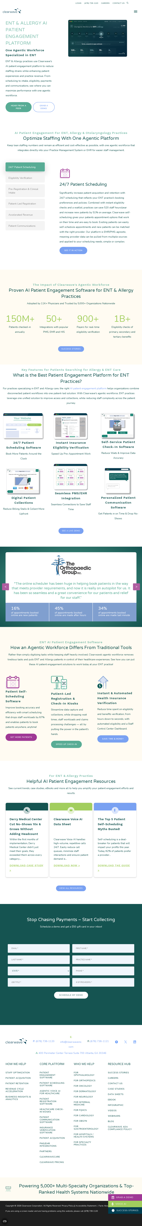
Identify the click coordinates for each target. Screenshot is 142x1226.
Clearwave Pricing (52, 1162)
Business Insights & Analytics (18, 1098)
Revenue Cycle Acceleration (15, 1090)
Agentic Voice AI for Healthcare (50, 1092)
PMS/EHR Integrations (48, 1144)
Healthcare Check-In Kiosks (52, 1110)
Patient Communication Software (49, 1120)
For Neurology (83, 1097)
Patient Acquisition (18, 1078)
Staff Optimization (18, 1072)
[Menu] (135, 11)
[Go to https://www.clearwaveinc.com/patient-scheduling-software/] (24, 437)
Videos (112, 1110)
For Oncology (83, 1086)
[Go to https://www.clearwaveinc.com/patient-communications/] (118, 494)
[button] (73, 250)
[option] (71, 586)
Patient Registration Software (48, 1101)
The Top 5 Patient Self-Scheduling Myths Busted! (111, 824)
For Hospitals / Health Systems (84, 1135)
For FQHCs (80, 1110)
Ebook (112, 1099)
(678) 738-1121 (99, 1041)
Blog (111, 1121)
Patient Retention (17, 1083)
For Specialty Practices (82, 1143)
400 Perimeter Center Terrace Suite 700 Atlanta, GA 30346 (72, 1053)
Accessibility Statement (86, 1205)
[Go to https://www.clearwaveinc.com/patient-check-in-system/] (118, 437)
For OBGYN (80, 1121)
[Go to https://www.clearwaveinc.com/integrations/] (71, 488)
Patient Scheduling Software (52, 1084)
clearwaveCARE (50, 1157)
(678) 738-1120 (91, 3)
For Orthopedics (85, 1080)
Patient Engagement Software (47, 1075)
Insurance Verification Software (47, 1130)
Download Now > (67, 865)
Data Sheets (116, 1094)
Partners (46, 1151)
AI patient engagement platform (88, 388)
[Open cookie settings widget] (4, 1221)
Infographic (116, 1105)
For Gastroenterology (86, 1127)
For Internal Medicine (82, 1103)
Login (78, 3)
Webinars (114, 1116)
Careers (105, 3)
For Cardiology (84, 1115)
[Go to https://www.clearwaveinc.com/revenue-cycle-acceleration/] (24, 493)
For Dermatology (85, 1091)
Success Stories (118, 1072)
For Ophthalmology (84, 1074)
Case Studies (116, 1089)
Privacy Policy (68, 1205)
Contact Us (119, 3)
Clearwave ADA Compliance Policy (120, 1128)
